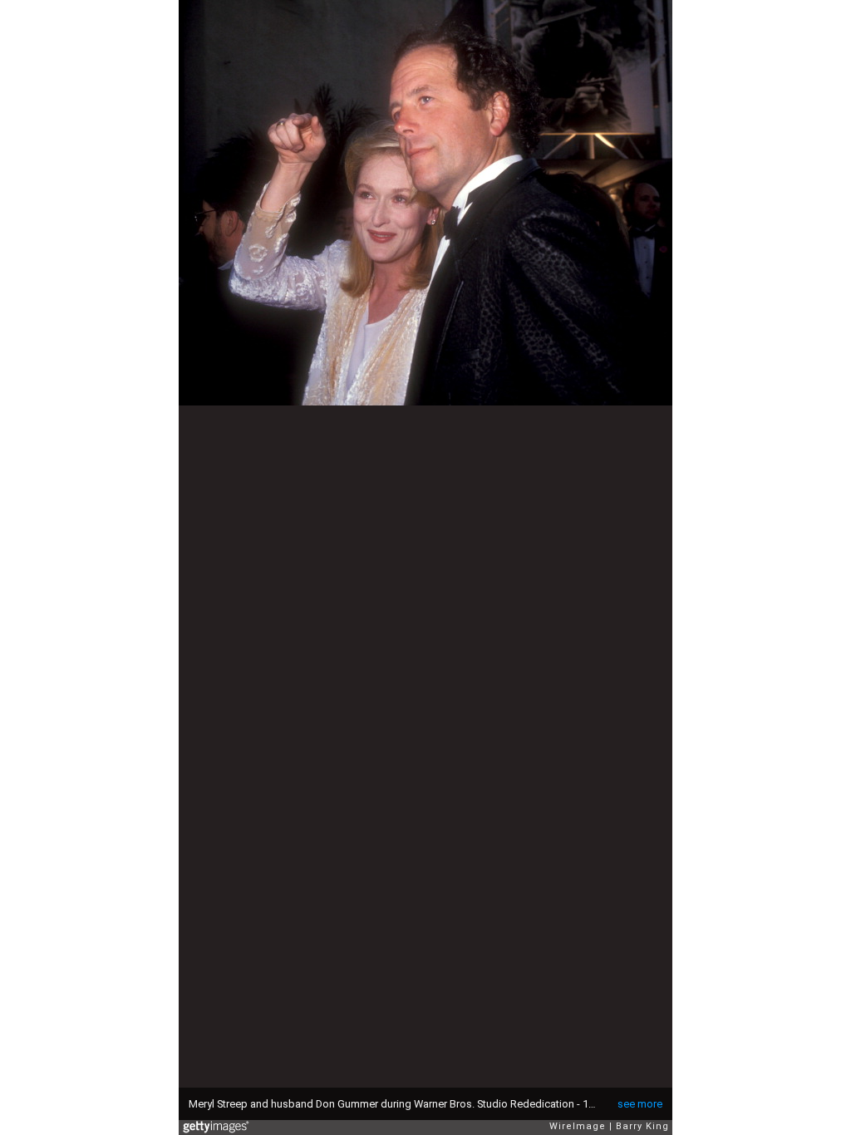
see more (639, 1104)
